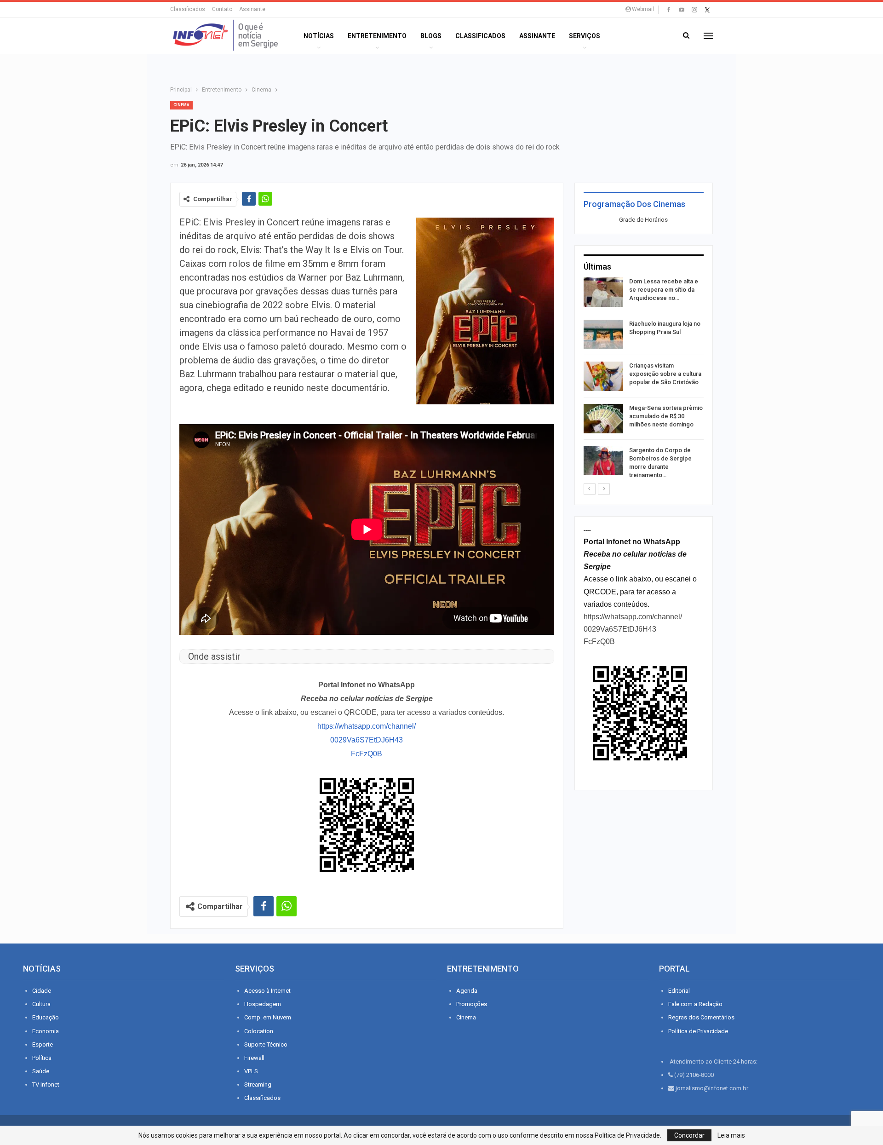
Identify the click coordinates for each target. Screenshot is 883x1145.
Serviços (584, 36)
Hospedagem (262, 1004)
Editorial (679, 990)
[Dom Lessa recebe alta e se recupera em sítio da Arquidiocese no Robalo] (603, 292)
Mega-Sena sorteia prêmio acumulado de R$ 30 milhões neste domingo (666, 416)
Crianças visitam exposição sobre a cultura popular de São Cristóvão (665, 374)
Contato (222, 9)
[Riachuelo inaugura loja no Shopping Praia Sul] (603, 334)
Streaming (257, 1084)
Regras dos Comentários (701, 1017)
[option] (644, 380)
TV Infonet (45, 1084)
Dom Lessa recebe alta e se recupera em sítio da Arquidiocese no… (663, 289)
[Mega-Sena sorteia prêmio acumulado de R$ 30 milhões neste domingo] (603, 418)
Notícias (319, 36)
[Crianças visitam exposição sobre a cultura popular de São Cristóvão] (603, 376)
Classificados (187, 9)
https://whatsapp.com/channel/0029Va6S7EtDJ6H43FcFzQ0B (366, 740)
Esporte (42, 1044)
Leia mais (731, 1135)
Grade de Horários (643, 219)
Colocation (258, 1031)
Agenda (466, 990)
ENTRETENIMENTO (377, 36)
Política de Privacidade (698, 1031)
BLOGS (431, 36)
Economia (45, 1031)
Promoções (471, 1004)
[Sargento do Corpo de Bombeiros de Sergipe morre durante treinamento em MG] (603, 461)
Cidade (41, 990)
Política (42, 1057)
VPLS (251, 1071)
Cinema (181, 105)
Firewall (254, 1057)
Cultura (41, 1004)
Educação (45, 1017)
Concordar (689, 1135)
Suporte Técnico (265, 1044)
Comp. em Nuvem (267, 1017)
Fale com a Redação (695, 1004)
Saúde (40, 1071)
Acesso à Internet (267, 990)
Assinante (252, 9)
